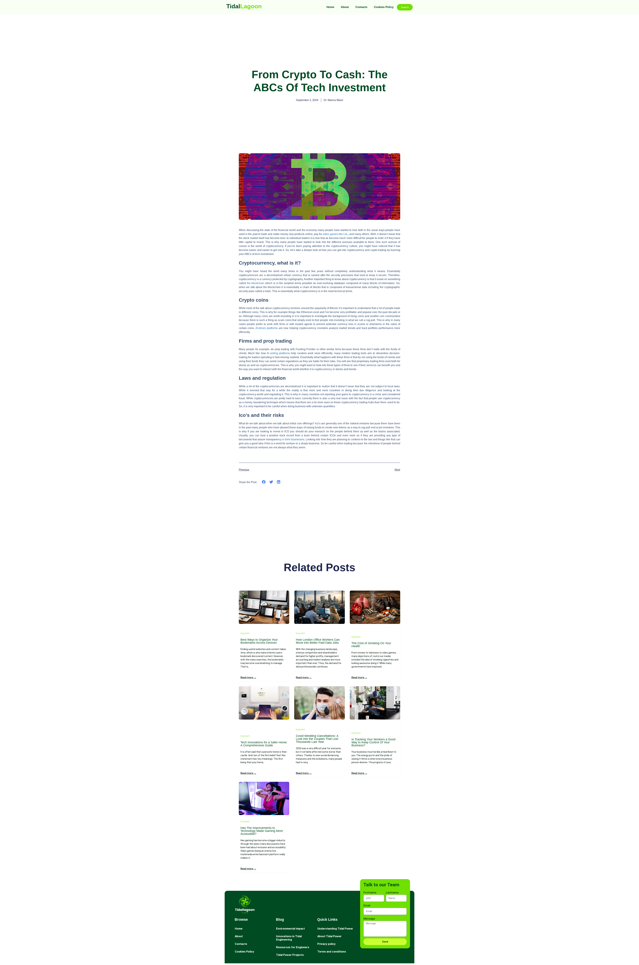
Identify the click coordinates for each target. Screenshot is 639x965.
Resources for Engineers (292, 947)
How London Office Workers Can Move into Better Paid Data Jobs (318, 641)
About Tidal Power (329, 936)
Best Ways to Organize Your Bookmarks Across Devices (259, 641)
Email (366, 905)
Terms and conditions (331, 951)
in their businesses (293, 439)
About (345, 7)
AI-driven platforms (266, 328)
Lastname (392, 892)
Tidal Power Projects (290, 955)
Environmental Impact (290, 928)
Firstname (369, 892)
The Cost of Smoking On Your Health (371, 645)
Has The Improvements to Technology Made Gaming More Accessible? (261, 831)
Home (330, 7)
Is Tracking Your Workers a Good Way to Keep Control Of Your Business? (373, 742)
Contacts (361, 7)
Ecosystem (245, 633)
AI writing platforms (278, 353)
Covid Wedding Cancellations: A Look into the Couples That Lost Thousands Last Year (317, 739)
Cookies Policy (384, 7)
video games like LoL (335, 234)
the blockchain (255, 283)
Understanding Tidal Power (335, 928)
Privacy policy (326, 944)
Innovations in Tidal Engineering (289, 938)
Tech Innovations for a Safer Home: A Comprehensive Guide (263, 744)
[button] (264, 482)
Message (369, 918)
